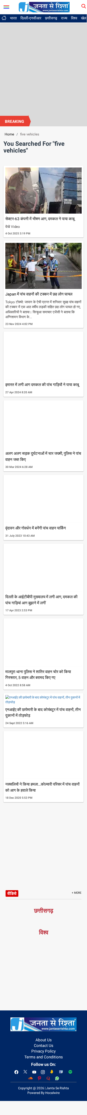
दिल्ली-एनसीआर (30, 18)
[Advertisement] (43, 69)
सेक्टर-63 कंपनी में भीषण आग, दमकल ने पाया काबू (39, 218)
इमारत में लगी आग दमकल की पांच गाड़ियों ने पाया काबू (42, 384)
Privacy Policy (43, 1051)
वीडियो (11, 893)
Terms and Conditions (43, 1057)
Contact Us (43, 1045)
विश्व (74, 18)
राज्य (64, 18)
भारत (13, 18)
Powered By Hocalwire (43, 1093)
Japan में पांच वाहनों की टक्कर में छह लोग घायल (38, 294)
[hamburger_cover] (6, 6)
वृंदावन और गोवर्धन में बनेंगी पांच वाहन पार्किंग (35, 528)
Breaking (14, 121)
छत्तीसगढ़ (51, 18)
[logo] (44, 7)
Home (9, 134)
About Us (43, 1040)
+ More (76, 892)
